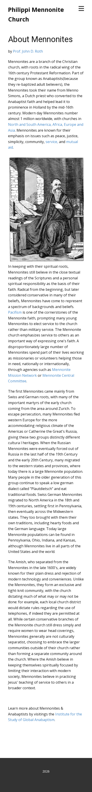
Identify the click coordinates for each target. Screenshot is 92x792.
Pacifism (15, 312)
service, (52, 141)
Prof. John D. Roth (28, 51)
